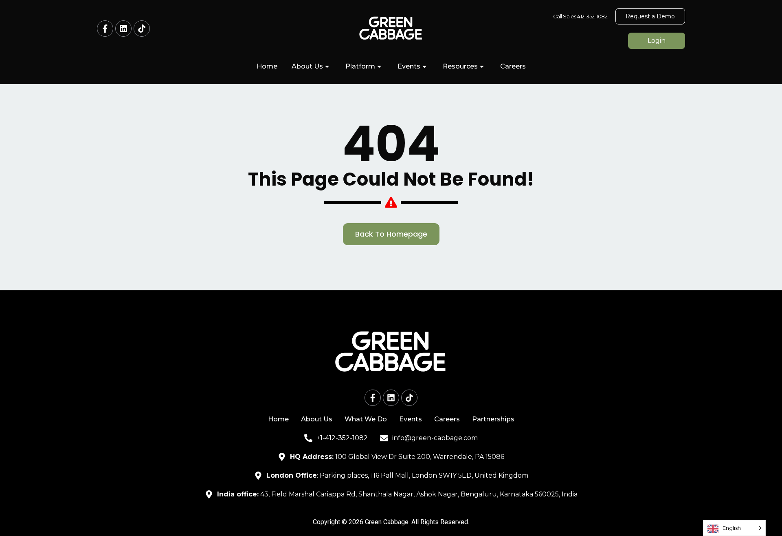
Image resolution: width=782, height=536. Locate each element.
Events (409, 66)
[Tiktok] (142, 28)
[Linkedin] (123, 28)
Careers (513, 66)
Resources (460, 66)
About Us (307, 66)
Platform (360, 66)
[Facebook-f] (105, 28)
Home (267, 66)
